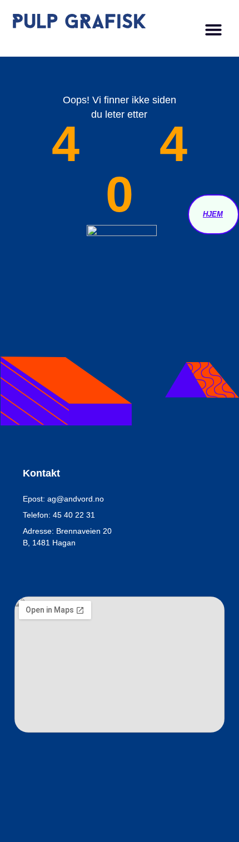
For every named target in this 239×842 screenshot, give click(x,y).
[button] (213, 29)
